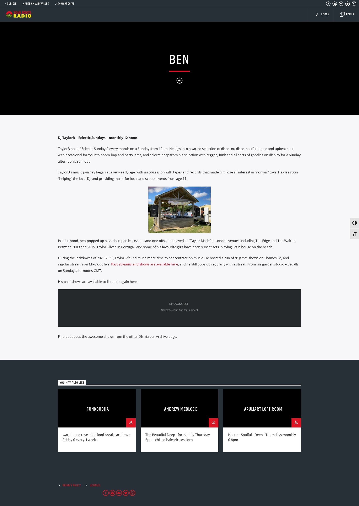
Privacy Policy (72, 485)
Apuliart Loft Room (263, 409)
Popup (349, 14)
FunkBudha (98, 409)
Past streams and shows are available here (144, 264)
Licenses (95, 485)
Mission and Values (37, 3)
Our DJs (11, 3)
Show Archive (66, 3)
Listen (324, 14)
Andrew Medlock (180, 409)
